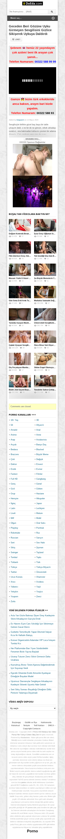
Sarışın (39, 538)
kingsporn (20, 120)
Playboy (14, 528)
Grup (13, 493)
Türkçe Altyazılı (43, 567)
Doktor (14, 464)
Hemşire (14, 498)
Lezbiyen (40, 508)
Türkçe (14, 567)
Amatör (14, 430)
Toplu (38, 557)
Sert (13, 542)
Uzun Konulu (16, 577)
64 (12, 425)
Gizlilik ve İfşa (31, 722)
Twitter (14, 572)
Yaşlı (38, 587)
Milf (12, 518)
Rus (38, 533)
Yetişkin (14, 591)
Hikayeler (40, 498)
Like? (17, 39)
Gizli (13, 488)
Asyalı (14, 444)
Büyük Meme (42, 454)
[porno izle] (32, 191)
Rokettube (15, 533)
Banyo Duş (41, 444)
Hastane (40, 493)
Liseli (13, 513)
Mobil (38, 518)
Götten (39, 488)
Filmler (39, 474)
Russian (14, 538)
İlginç (13, 503)
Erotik (13, 469)
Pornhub (40, 528)
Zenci (38, 596)
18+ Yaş (14, 420)
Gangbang (41, 479)
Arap (13, 439)
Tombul (14, 557)
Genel (39, 484)
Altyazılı (40, 425)
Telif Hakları (39, 725)
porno (23, 782)
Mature (39, 513)
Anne (38, 435)
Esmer (39, 469)
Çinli (13, 459)
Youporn (14, 596)
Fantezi (14, 474)
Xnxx (13, 582)
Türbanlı (14, 562)
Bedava (14, 449)
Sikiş (13, 547)
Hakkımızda (46, 722)
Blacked (40, 449)
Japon (39, 503)
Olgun (13, 523)
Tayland (39, 552)
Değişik (39, 459)
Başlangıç (16, 722)
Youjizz (39, 591)
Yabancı (14, 587)
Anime (14, 435)
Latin (13, 508)
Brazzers (15, 454)
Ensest (39, 464)
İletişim (27, 725)
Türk (38, 562)
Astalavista (41, 439)
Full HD (14, 479)
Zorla (13, 601)
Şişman (39, 547)
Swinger (14, 552)
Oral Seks (40, 523)
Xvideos (40, 582)
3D (37, 420)
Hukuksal (15, 725)
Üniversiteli (41, 572)
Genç (13, 484)
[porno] (32, 160)
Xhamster (40, 577)
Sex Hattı (40, 542)
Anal (38, 430)
